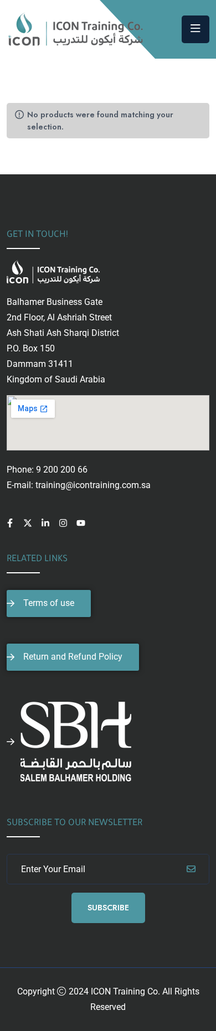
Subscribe (108, 907)
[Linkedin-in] (45, 523)
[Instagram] (63, 523)
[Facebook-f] (10, 523)
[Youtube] (81, 523)
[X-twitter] (28, 523)
